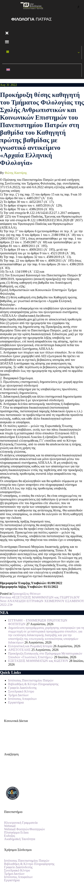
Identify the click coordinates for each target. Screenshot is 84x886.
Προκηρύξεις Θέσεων (26, 593)
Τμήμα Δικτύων (18, 695)
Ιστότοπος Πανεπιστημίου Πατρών (30, 680)
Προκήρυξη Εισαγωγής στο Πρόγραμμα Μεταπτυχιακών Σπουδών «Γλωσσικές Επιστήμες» (45, 655)
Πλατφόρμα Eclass (16, 832)
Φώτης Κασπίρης (16, 173)
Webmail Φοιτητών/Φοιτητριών (24, 829)
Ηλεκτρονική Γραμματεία (21, 822)
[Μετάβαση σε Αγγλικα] (42, 70)
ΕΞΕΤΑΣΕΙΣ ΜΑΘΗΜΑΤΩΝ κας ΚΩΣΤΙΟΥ (38, 661)
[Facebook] (9, 735)
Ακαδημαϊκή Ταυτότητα (19, 839)
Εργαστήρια (16, 702)
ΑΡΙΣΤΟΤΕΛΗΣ (19, 649)
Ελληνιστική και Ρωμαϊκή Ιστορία (30, 646)
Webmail (9, 826)
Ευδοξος (9, 835)
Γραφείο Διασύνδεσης (22, 687)
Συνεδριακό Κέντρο (21, 691)
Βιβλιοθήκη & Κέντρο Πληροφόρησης (33, 684)
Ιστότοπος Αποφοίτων (22, 698)
